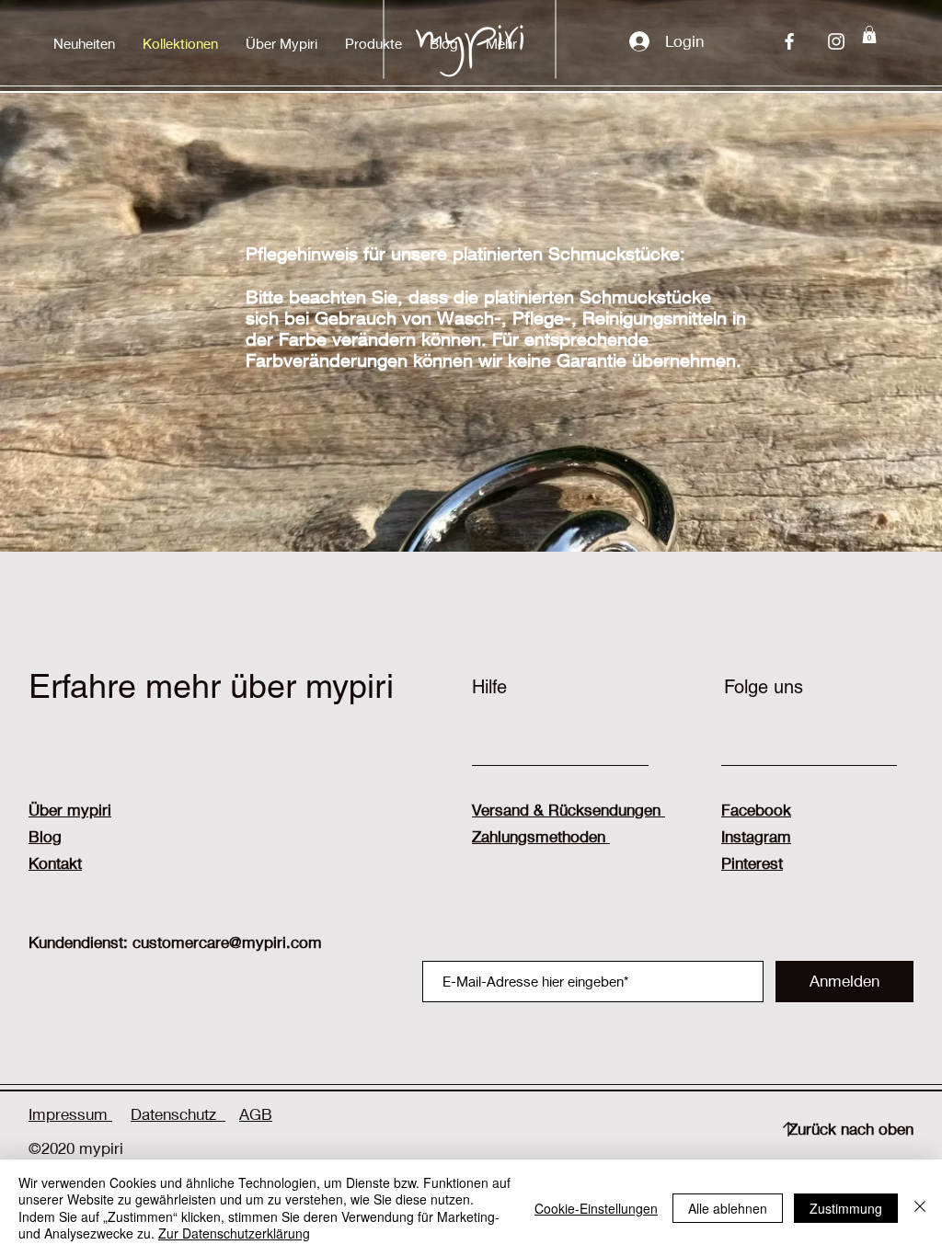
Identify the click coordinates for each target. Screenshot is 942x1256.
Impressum (70, 1114)
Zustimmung (846, 1208)
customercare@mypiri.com (227, 942)
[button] (373, 43)
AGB (255, 1114)
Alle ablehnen (727, 1208)
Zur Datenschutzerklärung (234, 1233)
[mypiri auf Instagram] (836, 41)
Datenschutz (178, 1114)
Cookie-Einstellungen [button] (596, 1208)
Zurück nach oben (850, 1128)
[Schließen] (920, 1207)
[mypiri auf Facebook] (789, 41)
